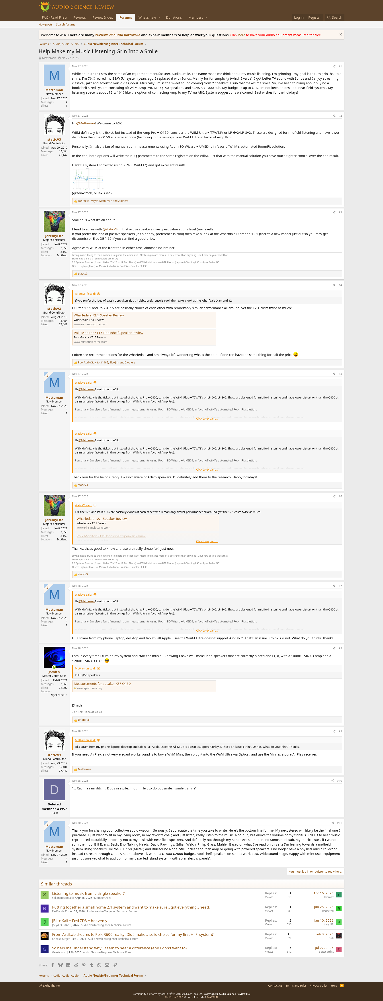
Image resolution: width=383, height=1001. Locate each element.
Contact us (275, 985)
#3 (340, 212)
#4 (340, 285)
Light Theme (51, 985)
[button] (159, 17)
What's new (147, 17)
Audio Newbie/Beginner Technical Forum (112, 911)
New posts (46, 24)
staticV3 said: (83, 383)
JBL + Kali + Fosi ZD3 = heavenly (79, 920)
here (242, 35)
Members (195, 17)
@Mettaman (85, 123)
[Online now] (54, 667)
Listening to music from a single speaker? (88, 893)
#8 (340, 648)
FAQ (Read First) (54, 17)
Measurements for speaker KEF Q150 (102, 683)
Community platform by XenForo (168, 993)
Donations (174, 17)
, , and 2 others (103, 201)
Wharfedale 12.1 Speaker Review (99, 315)
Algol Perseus (59, 695)
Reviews (79, 17)
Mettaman (49, 58)
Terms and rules (296, 985)
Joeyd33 (57, 925)
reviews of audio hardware (118, 35)
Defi (331, 938)
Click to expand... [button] (207, 418)
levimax (329, 897)
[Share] (334, 66)
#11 (339, 823)
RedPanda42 (60, 911)
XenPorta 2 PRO (174, 997)
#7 (340, 586)
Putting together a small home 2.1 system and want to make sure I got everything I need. (131, 907)
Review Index (102, 17)
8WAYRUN (212, 997)
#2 (340, 116)
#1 (340, 66)
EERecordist (326, 952)
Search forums (65, 24)
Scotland (62, 255)
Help (334, 985)
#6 (340, 496)
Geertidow (58, 952)
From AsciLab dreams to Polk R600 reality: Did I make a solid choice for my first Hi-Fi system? (132, 934)
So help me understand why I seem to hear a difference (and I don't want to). (120, 947)
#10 (339, 781)
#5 (340, 374)
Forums (125, 17)
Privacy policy (319, 985)
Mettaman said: (85, 668)
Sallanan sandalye (63, 898)
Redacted (328, 911)
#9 (340, 731)
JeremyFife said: (85, 294)
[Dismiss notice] (340, 35)
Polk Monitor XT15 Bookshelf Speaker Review (108, 332)
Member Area (102, 898)
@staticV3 (110, 229)
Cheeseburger (61, 939)
